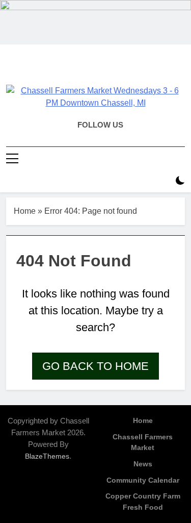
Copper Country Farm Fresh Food (142, 501)
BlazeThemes (47, 456)
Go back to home (95, 366)
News (142, 464)
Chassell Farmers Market (143, 442)
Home (25, 211)
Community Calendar (142, 480)
